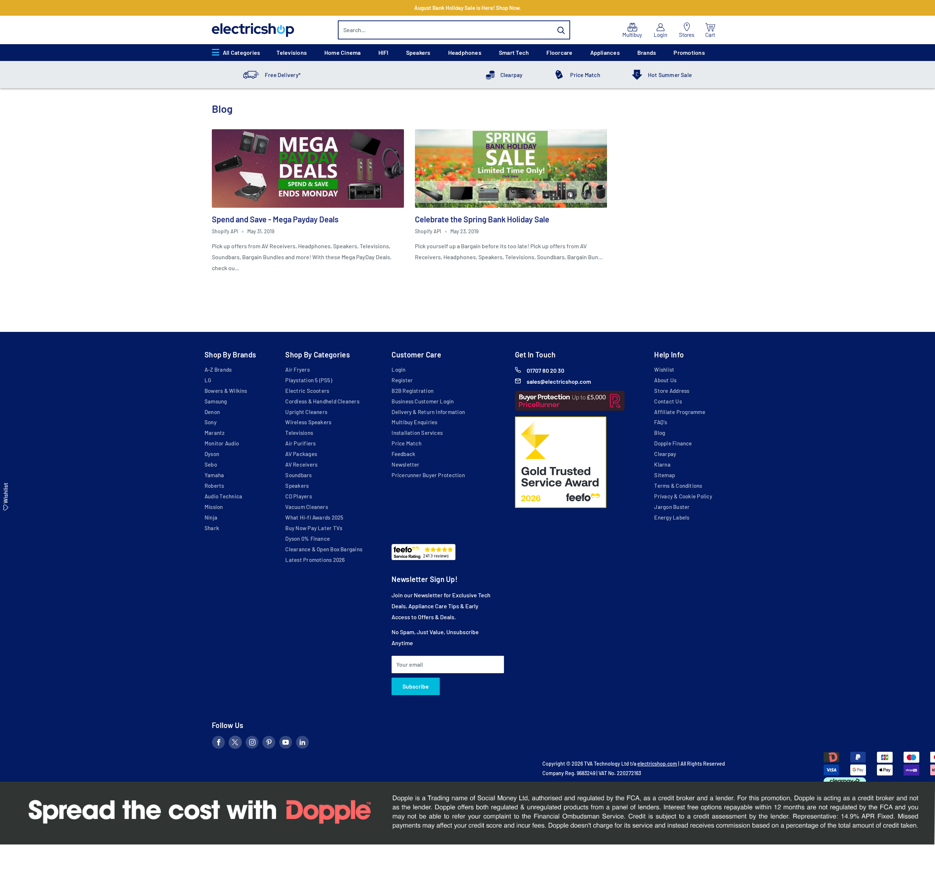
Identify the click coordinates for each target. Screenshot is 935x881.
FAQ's (660, 422)
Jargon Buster (672, 506)
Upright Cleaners (306, 412)
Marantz (215, 432)
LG (208, 380)
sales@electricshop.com (559, 381)
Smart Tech (514, 52)
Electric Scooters (307, 390)
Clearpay (511, 75)
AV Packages (301, 454)
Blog (659, 432)
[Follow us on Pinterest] (268, 744)
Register (402, 380)
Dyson (212, 454)
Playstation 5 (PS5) (308, 380)
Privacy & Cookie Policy (683, 496)
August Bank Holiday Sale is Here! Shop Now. (467, 7)
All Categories (241, 52)
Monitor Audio (222, 443)
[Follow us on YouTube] (285, 744)
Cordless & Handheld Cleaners (322, 401)
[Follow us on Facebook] (218, 744)
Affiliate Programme (679, 412)
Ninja (211, 517)
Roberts (214, 485)
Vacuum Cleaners (306, 506)
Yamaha (214, 475)
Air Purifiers (300, 443)
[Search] (561, 29)
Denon (212, 412)
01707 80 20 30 (545, 370)
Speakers (418, 52)
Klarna (662, 464)
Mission (214, 506)
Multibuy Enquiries (414, 422)
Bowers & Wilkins (226, 390)
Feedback (403, 454)
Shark (212, 528)
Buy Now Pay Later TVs (313, 528)
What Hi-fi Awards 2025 (314, 517)
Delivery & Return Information (428, 412)
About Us (665, 380)
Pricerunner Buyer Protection (428, 475)
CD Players (298, 496)
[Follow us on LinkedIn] (302, 744)
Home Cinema (342, 52)
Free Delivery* (283, 75)
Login (398, 369)
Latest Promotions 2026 (315, 559)
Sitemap (664, 475)
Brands (646, 52)
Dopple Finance (673, 443)
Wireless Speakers (308, 422)
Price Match (585, 75)
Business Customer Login (423, 401)
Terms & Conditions (678, 485)
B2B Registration (413, 390)
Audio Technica (223, 496)
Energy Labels (671, 517)
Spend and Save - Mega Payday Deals (275, 219)
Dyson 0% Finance (307, 538)
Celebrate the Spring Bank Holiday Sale (482, 219)
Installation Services (417, 432)
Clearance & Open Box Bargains (323, 549)
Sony (211, 422)
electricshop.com (657, 764)
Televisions (291, 52)
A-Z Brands (218, 369)
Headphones (464, 52)
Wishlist (664, 369)
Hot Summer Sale (670, 75)
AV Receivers (301, 464)
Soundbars (298, 475)
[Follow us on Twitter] (235, 744)
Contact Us (668, 401)
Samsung (216, 401)
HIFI (383, 52)
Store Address (671, 390)
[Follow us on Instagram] (252, 744)
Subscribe (415, 686)
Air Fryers (297, 369)
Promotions (689, 52)
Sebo (211, 464)
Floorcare (559, 52)
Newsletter (405, 464)
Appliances (605, 52)
